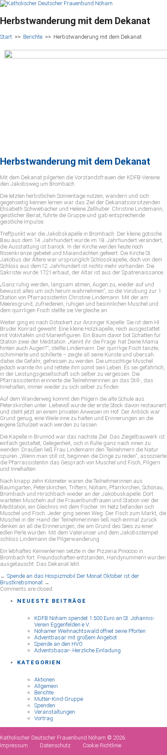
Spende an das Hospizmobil (41, 576)
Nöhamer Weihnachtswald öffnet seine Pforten (90, 631)
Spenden (44, 705)
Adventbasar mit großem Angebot (75, 637)
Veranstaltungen (54, 712)
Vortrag (43, 718)
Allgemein (46, 686)
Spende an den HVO (58, 644)
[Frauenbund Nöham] (56, 3)
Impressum (14, 745)
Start (6, 37)
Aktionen (44, 679)
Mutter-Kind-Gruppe (58, 699)
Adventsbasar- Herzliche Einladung (77, 650)
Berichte (32, 37)
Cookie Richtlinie (102, 745)
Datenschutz (55, 745)
